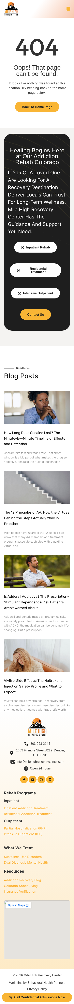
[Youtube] (33, 779)
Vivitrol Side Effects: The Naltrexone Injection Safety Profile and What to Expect (33, 686)
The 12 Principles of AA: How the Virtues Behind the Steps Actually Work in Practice (36, 518)
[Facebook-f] (24, 779)
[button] (68, 9)
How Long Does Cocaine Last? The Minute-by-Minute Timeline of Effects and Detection (34, 438)
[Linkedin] (50, 779)
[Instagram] (41, 779)
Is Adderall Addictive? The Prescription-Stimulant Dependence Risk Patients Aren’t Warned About (36, 602)
